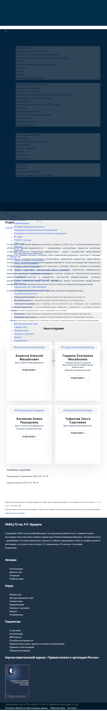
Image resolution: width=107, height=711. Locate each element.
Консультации (16, 569)
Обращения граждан (19, 650)
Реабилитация (16, 579)
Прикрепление (16, 605)
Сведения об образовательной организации (35, 230)
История (18, 237)
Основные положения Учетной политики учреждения (40, 233)
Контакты (72, 708)
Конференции (20, 340)
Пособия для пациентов (21, 640)
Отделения (15, 630)
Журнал (13, 611)
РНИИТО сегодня (22, 240)
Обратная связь (57, 708)
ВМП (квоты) (15, 637)
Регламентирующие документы (29, 227)
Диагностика (15, 572)
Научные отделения (19, 608)
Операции (14, 575)
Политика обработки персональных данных (26, 708)
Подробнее (11, 548)
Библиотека (15, 595)
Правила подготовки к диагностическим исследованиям (36, 644)
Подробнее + (29, 370)
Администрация (21, 223)
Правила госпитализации (21, 647)
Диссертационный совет (21, 598)
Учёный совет (16, 601)
